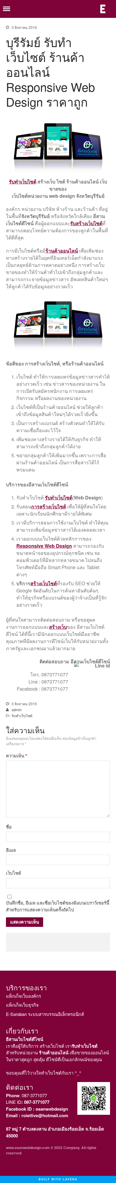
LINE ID (27, 1102)
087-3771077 (34, 1095)
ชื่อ (9, 827)
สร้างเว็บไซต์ (43, 583)
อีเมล (11, 850)
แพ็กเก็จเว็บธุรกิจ (22, 1005)
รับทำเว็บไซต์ (22, 715)
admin (17, 709)
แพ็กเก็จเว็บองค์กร (23, 996)
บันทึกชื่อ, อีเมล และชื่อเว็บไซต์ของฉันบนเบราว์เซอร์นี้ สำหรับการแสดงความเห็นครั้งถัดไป (57, 906)
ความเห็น (16, 755)
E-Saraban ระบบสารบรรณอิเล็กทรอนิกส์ (45, 1014)
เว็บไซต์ (13, 873)
